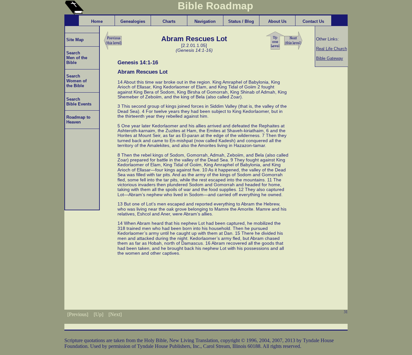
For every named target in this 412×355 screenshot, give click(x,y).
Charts (169, 21)
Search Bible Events (78, 101)
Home (97, 21)
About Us (277, 21)
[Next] (115, 314)
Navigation (205, 21)
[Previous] (77, 314)
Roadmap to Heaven (77, 119)
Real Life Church (331, 48)
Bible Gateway (329, 58)
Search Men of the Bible (76, 57)
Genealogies (132, 21)
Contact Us (313, 21)
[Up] (98, 314)
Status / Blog (241, 21)
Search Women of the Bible (76, 81)
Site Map (74, 39)
